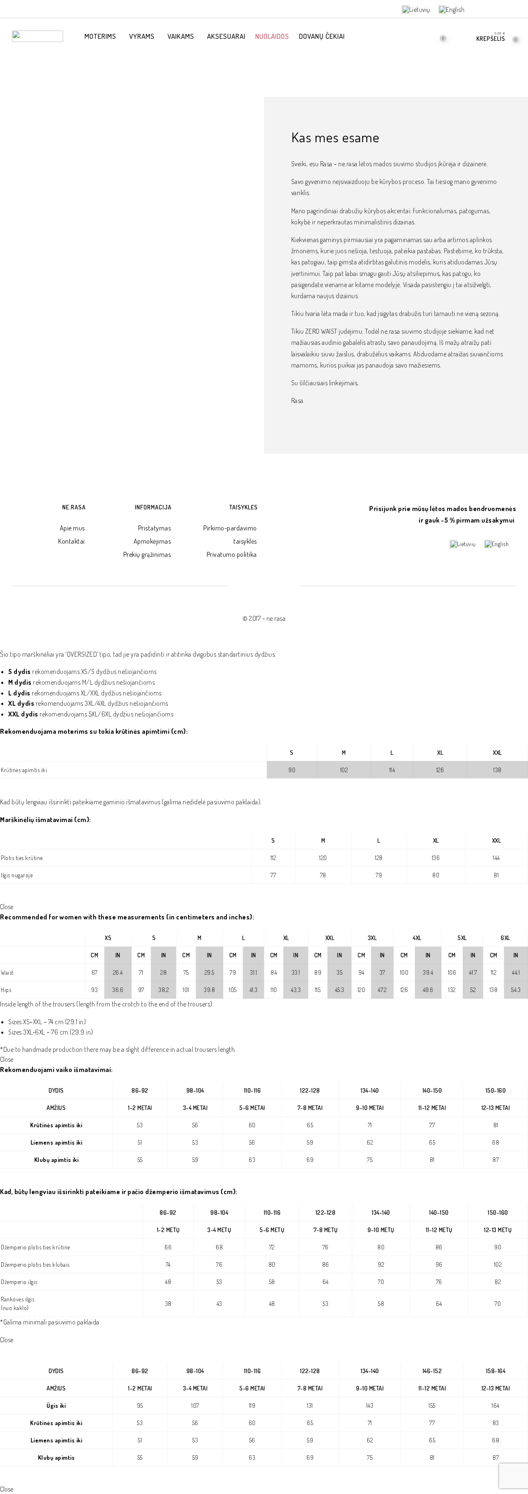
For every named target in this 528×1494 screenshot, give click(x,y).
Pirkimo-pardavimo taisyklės (230, 534)
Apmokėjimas (152, 541)
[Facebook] (487, 9)
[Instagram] (515, 9)
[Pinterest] (501, 9)
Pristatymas (154, 528)
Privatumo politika (232, 554)
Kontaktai (71, 541)
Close (6, 906)
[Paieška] (417, 36)
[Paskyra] (462, 35)
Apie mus (72, 528)
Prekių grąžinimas (147, 554)
